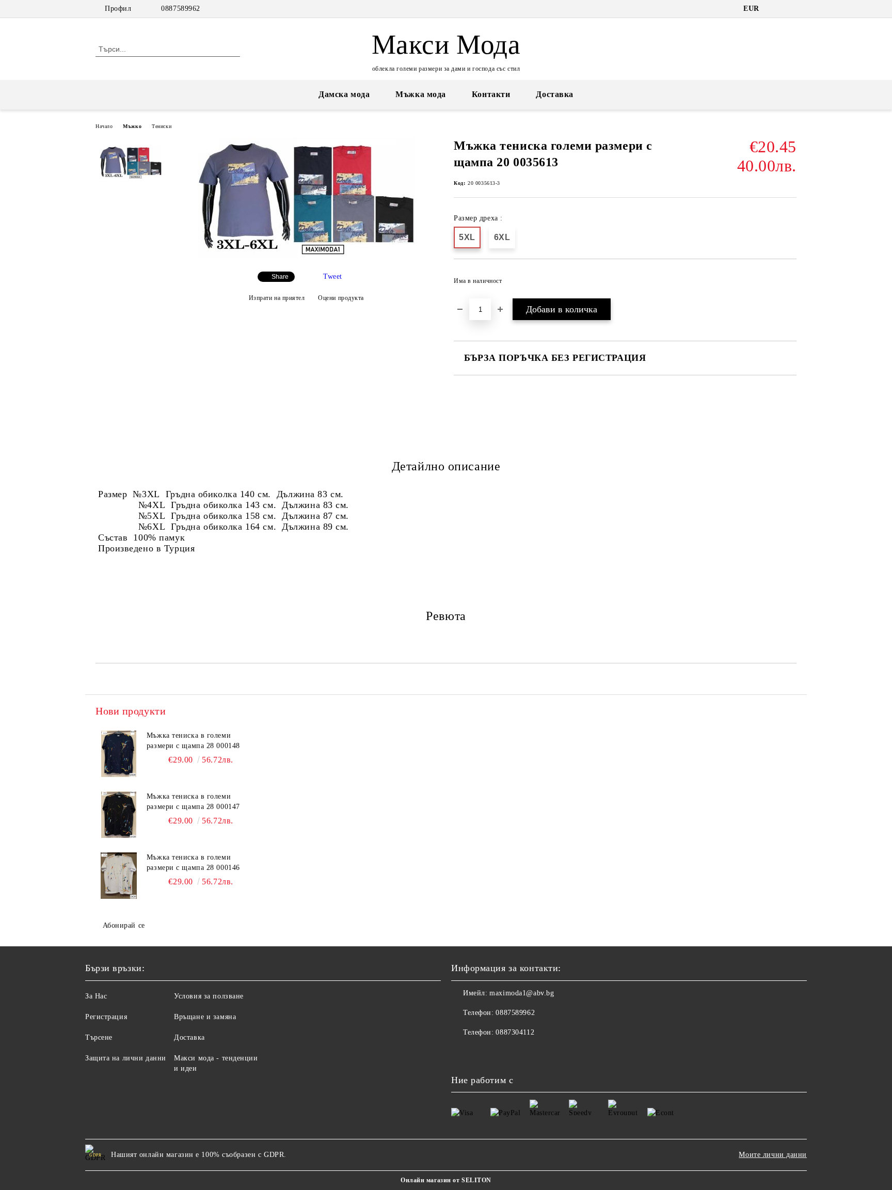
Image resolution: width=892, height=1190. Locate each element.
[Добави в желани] (789, 284)
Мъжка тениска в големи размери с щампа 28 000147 (193, 801)
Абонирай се (124, 925)
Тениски (161, 126)
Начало (104, 126)
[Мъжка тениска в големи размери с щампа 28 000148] (118, 754)
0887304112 (515, 1032)
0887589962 (180, 8)
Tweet (332, 276)
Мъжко (132, 126)
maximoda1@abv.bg (521, 993)
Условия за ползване (209, 996)
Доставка (554, 94)
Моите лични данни (773, 1155)
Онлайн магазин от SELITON (446, 1180)
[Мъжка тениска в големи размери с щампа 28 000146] (118, 875)
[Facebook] (775, 8)
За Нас (96, 996)
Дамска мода (344, 94)
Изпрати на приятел (277, 298)
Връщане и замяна (205, 1017)
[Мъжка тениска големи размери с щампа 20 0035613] (306, 255)
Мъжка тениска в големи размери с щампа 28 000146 (193, 862)
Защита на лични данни (125, 1058)
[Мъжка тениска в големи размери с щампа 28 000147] (118, 814)
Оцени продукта (341, 298)
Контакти (491, 94)
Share (280, 276)
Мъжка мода (420, 94)
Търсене (99, 1037)
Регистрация (106, 1017)
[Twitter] (791, 8)
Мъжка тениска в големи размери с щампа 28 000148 (193, 741)
